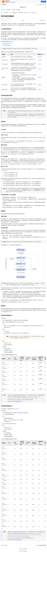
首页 (1, 12)
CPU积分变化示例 (25, 302)
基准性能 (39, 56)
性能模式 (39, 77)
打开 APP (43, 1)
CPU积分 (40, 60)
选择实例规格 (21, 12)
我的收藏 (42, 20)
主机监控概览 (19, 191)
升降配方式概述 (8, 311)
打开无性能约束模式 (39, 300)
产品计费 (13, 9)
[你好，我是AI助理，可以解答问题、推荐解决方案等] (40, 4)
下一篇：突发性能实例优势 (41, 545)
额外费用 (39, 241)
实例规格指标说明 (18, 401)
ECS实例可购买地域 (16, 399)
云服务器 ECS (6, 12)
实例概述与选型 (14, 12)
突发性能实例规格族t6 (7, 43)
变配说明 (14, 112)
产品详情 (22, 20)
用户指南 (3, 9)
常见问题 (18, 9)
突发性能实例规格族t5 (7, 45)
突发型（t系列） (27, 12)
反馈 (25, 551)
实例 (10, 12)
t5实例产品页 (16, 408)
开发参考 (8, 9)
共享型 (35, 48)
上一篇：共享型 (4, 545)
